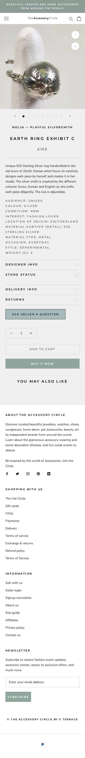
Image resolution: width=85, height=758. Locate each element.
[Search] (71, 19)
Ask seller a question (35, 314)
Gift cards (12, 506)
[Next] (70, 116)
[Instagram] (27, 473)
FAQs (9, 513)
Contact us (13, 635)
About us (12, 605)
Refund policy (15, 551)
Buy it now (42, 363)
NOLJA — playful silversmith (42, 127)
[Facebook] (7, 473)
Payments (12, 521)
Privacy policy (14, 627)
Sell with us (13, 583)
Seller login (13, 590)
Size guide (12, 613)
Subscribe (18, 697)
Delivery (11, 528)
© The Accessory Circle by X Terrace (42, 719)
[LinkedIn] (48, 473)
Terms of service (16, 536)
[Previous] (15, 116)
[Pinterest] (38, 473)
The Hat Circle (15, 498)
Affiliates (11, 620)
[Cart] (79, 18)
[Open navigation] (6, 18)
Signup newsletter (18, 598)
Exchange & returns (19, 543)
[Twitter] (17, 473)
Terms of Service (17, 558)
